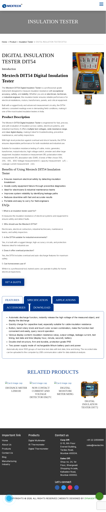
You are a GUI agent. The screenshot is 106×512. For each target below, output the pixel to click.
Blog (4, 457)
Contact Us (7, 453)
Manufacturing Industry (9, 463)
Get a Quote (13, 282)
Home (5, 440)
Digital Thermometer (38, 448)
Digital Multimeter (36, 440)
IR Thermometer (36, 444)
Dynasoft (90, 498)
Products (6, 448)
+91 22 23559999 (95, 440)
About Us (6, 444)
